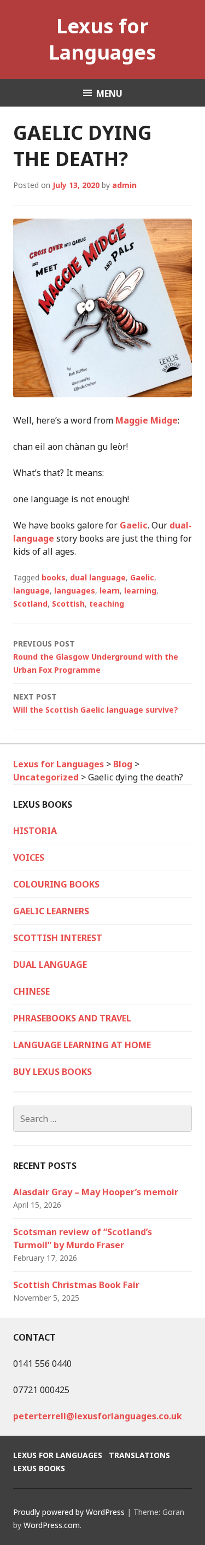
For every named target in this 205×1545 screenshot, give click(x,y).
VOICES (28, 857)
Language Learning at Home (82, 1045)
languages (74, 590)
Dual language (50, 965)
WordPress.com (52, 1525)
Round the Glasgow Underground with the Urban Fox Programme (95, 656)
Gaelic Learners (51, 911)
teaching (106, 603)
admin (124, 185)
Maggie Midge (146, 420)
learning (140, 590)
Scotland (30, 603)
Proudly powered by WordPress (69, 1512)
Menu (109, 93)
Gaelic (134, 525)
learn (109, 590)
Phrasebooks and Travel (72, 1018)
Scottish (68, 603)
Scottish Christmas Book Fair (76, 1285)
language (31, 590)
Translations (139, 1455)
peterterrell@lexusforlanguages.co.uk (97, 1416)
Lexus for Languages (102, 39)
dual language (98, 577)
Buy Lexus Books (52, 1072)
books (54, 577)
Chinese (31, 991)
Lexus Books (39, 1468)
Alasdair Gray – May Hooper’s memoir (95, 1192)
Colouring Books (56, 884)
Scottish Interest (57, 938)
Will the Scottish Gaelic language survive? (95, 703)
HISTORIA (35, 831)
